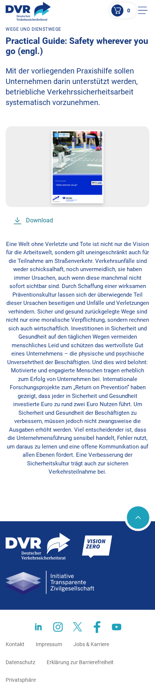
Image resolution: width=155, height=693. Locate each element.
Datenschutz (20, 662)
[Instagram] (58, 627)
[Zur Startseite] (28, 11)
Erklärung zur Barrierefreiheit (80, 662)
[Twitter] (77, 627)
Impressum (49, 644)
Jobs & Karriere (91, 644)
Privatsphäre (21, 680)
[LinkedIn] (38, 627)
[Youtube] (117, 627)
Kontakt (15, 644)
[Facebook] (97, 627)
